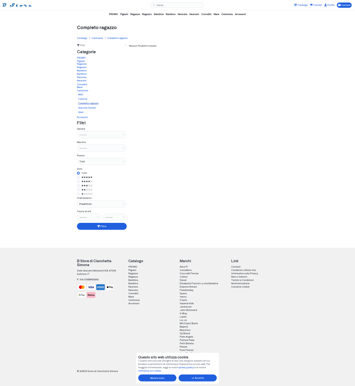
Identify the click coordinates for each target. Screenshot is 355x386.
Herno (183, 296)
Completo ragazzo (117, 38)
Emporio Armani (188, 286)
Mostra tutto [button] (157, 378)
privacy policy (186, 367)
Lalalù (183, 316)
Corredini (206, 14)
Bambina (159, 14)
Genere (81, 128)
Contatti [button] (346, 5)
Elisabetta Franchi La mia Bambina (199, 283)
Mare (216, 14)
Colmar (184, 276)
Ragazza (135, 14)
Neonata (182, 14)
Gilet (80, 112)
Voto (79, 168)
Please (183, 346)
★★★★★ (86, 177)
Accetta (199, 377)
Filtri (82, 45)
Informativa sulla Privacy (244, 273)
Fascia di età (84, 211)
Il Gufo (183, 300)
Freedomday (186, 290)
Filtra (103, 226)
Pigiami (124, 14)
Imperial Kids (187, 303)
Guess (183, 293)
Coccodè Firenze (189, 273)
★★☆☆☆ (86, 189)
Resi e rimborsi (239, 276)
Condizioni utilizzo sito (243, 270)
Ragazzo (147, 14)
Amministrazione (240, 283)
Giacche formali (87, 107)
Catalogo (302, 5)
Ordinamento (84, 198)
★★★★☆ (86, 181)
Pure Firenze (187, 350)
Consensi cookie (240, 286)
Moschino (185, 330)
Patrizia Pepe (187, 340)
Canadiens (186, 270)
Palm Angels (186, 336)
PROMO (113, 14)
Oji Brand (185, 333)
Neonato (194, 14)
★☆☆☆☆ (86, 193)
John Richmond (188, 310)
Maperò (184, 326)
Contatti (236, 266)
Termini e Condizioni (242, 280)
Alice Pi (184, 266)
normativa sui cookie (149, 370)
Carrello (317, 5)
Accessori (240, 14)
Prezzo (81, 155)
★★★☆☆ (86, 185)
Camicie (82, 98)
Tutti (84, 173)
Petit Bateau (187, 343)
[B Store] (17, 5)
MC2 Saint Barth (189, 323)
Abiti (80, 94)
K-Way (183, 313)
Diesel (183, 280)
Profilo (331, 5)
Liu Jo (183, 320)
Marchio (81, 142)
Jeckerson (186, 306)
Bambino (171, 14)
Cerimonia (227, 14)
